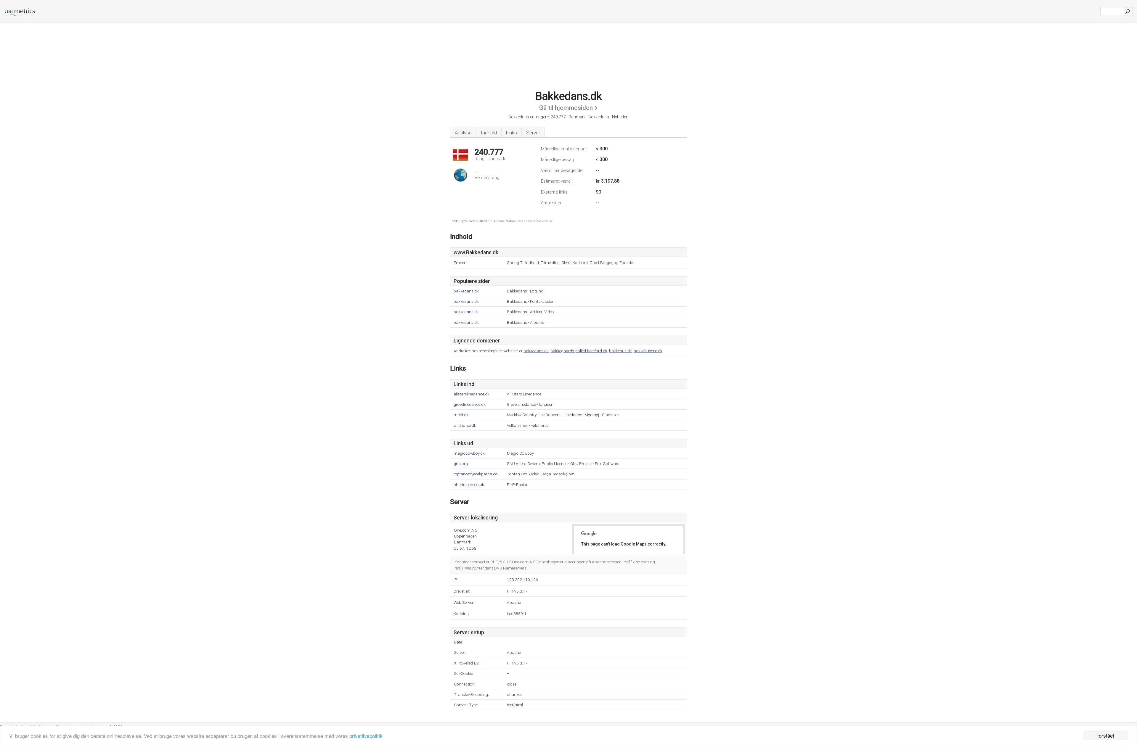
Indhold (489, 133)
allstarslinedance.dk (471, 394)
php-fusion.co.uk (469, 484)
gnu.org (461, 463)
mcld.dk (461, 415)
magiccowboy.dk (469, 453)
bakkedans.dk (466, 291)
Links (511, 133)
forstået (1105, 735)
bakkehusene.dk (648, 350)
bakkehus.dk (620, 350)
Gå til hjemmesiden (566, 107)
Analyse (463, 133)
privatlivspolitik (366, 735)
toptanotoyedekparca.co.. (477, 474)
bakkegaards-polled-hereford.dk (578, 350)
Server (533, 133)
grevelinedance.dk (470, 404)
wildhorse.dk (465, 425)
